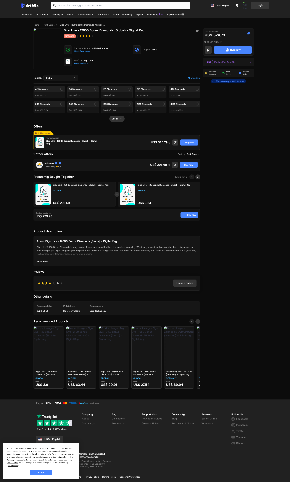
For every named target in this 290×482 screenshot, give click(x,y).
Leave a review (184, 283)
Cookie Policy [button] (12, 463)
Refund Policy (109, 476)
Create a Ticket (150, 423)
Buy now (191, 215)
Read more (42, 261)
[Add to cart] (175, 142)
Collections (118, 418)
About (85, 418)
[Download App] (244, 5)
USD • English (222, 5)
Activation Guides (152, 418)
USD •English (52, 439)
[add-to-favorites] (197, 31)
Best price (192, 154)
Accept (41, 472)
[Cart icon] (236, 5)
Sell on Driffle (209, 418)
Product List (119, 423)
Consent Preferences (129, 476)
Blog (174, 418)
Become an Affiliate (183, 423)
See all (115, 118)
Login (259, 5)
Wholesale (207, 423)
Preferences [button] (13, 466)
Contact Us (88, 423)
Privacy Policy (92, 476)
